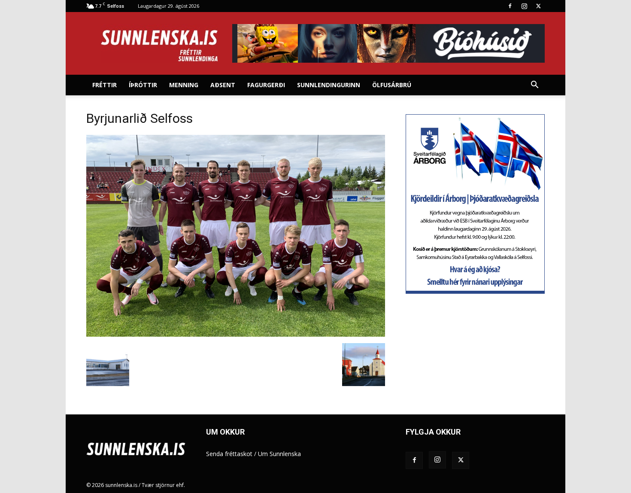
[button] (534, 86)
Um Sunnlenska (279, 454)
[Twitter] (538, 6)
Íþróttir (143, 85)
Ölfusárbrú (391, 85)
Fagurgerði (266, 85)
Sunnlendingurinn (328, 85)
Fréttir (104, 85)
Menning (183, 85)
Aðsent (222, 85)
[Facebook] (510, 6)
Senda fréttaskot (229, 454)
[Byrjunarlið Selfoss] (235, 334)
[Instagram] (524, 6)
